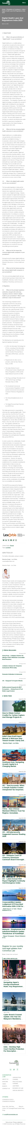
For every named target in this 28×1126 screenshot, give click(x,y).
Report (12, 545)
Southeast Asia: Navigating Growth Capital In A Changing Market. (13, 764)
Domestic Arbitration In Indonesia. (12, 674)
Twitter (14, 1069)
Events (4, 1086)
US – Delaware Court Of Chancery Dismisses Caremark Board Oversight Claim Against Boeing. (13, 858)
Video (4, 1084)
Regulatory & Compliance (14, 9)
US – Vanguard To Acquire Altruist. (12, 680)
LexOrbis (8, 547)
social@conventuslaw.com (11, 1114)
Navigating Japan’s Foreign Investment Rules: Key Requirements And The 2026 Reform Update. (14, 986)
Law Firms (16, 1086)
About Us (5, 1079)
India (23, 9)
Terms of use (9, 1122)
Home (3, 9)
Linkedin (10, 1069)
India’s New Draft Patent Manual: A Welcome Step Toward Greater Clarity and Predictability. (13, 739)
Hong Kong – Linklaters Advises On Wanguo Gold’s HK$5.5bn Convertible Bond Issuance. (13, 657)
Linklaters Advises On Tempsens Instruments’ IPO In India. (12, 666)
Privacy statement (17, 1122)
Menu (24, 2)
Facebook (17, 1069)
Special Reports (18, 1090)
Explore (5, 1081)
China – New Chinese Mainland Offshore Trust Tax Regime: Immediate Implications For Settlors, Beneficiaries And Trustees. (13, 813)
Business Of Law (18, 1088)
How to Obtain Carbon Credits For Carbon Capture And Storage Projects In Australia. (13, 716)
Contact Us (6, 1088)
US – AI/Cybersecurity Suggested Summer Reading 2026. (13, 834)
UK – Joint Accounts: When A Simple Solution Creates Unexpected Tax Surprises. (13, 788)
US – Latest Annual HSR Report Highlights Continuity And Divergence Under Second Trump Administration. (13, 883)
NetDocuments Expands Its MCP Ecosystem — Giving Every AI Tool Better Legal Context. (12, 689)
